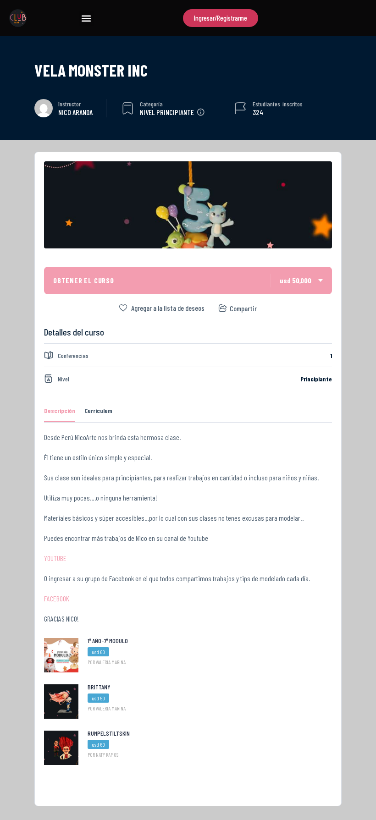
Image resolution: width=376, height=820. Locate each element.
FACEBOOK (56, 598)
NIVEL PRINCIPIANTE (167, 112)
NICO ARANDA (75, 112)
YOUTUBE (55, 558)
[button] (86, 18)
